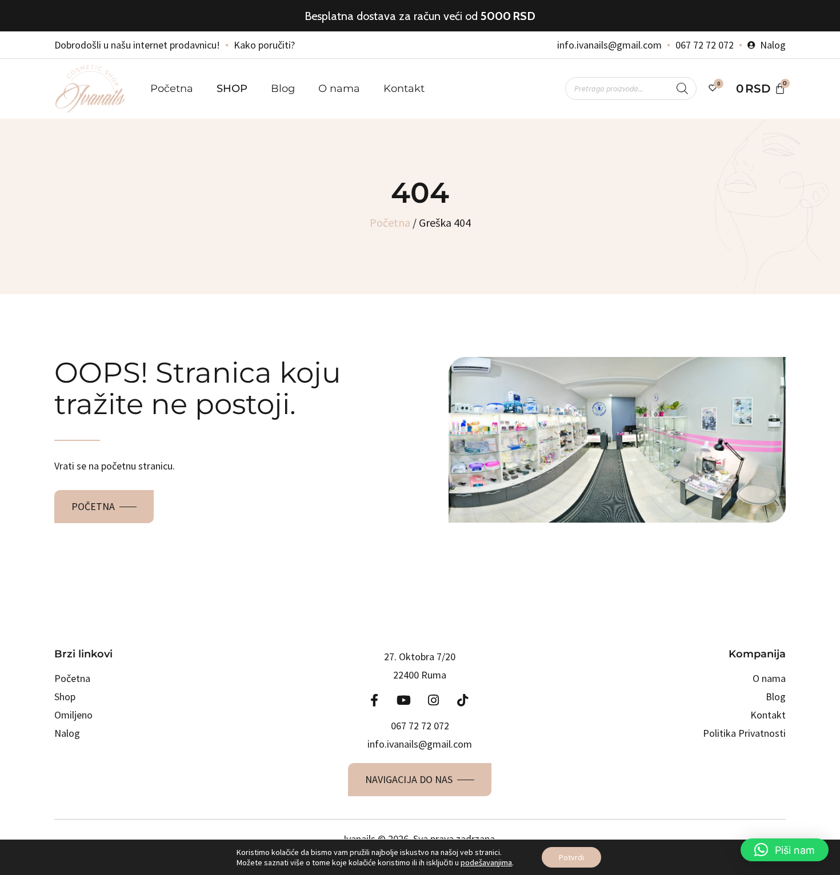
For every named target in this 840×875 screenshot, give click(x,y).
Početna (171, 88)
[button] (785, 849)
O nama (339, 88)
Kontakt (404, 88)
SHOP (232, 88)
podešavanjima (486, 862)
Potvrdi (571, 857)
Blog (283, 88)
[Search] (682, 88)
